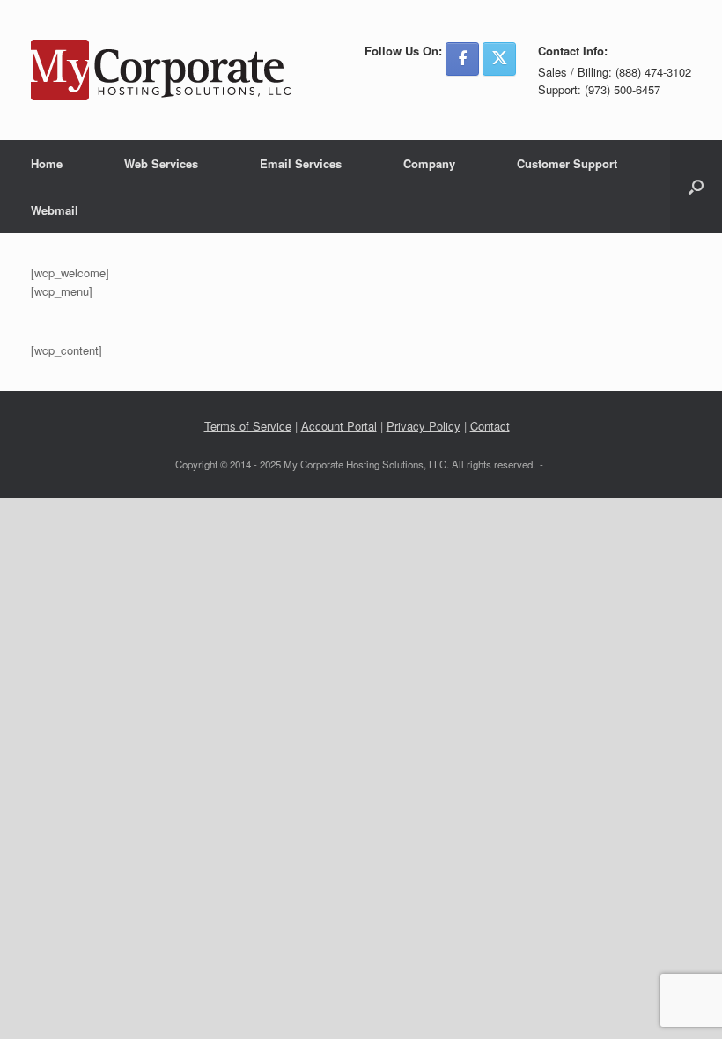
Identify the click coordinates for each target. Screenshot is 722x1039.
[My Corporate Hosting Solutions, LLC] (161, 70)
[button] (696, 186)
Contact (490, 425)
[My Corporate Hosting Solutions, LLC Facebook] (462, 59)
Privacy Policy (423, 425)
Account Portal (339, 425)
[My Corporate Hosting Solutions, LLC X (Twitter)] (499, 59)
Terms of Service (247, 425)
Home (47, 163)
